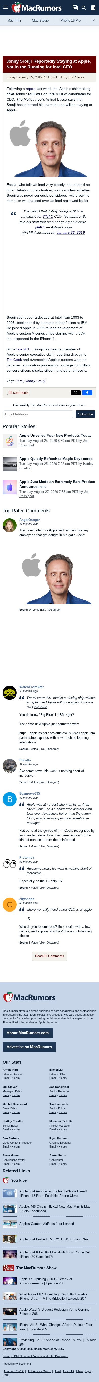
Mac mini (14, 20)
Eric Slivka (76, 77)
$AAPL (40, 227)
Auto (80, 1371)
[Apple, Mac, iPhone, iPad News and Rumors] (36, 13)
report (31, 89)
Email (6, 1077)
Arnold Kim (10, 1069)
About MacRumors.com (28, 1033)
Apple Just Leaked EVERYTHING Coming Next (54, 1239)
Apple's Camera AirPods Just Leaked (46, 1224)
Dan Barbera (11, 1138)
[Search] (85, 8)
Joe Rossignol (59, 1086)
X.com (16, 1077)
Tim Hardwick (59, 1104)
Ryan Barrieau (59, 1138)
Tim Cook (14, 360)
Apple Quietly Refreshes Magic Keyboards (56, 459)
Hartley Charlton (13, 1121)
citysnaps (26, 899)
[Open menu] (6, 7)
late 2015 (23, 349)
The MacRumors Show (36, 1268)
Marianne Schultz (61, 1121)
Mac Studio (40, 20)
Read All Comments (49, 956)
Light (88, 1371)
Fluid (58, 1371)
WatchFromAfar (31, 687)
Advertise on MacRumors (29, 1047)
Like (43, 609)
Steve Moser (11, 1155)
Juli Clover (10, 1086)
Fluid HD (68, 1371)
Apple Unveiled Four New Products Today (55, 435)
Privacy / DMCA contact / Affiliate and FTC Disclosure (35, 1356)
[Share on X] (76, 392)
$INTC (48, 216)
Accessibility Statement (17, 1363)
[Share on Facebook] (87, 392)
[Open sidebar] (93, 8)
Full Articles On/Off (39, 1371)
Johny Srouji (35, 381)
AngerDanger (29, 520)
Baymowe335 (29, 793)
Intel (19, 381)
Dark (6, 1374)
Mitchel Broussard (15, 1104)
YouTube (19, 1180)
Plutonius (27, 857)
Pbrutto (25, 760)
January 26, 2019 (71, 232)
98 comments (19, 393)
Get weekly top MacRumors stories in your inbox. (49, 405)
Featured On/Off (14, 1371)
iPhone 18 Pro (70, 20)
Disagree (54, 609)
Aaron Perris (58, 1155)
